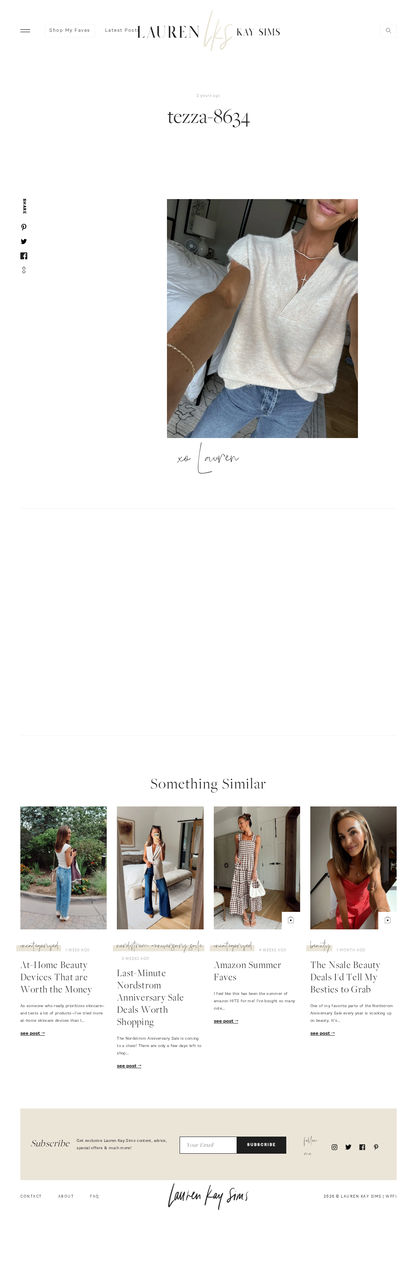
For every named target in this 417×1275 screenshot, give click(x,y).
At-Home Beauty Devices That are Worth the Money (56, 978)
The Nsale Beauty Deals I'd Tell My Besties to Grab (345, 978)
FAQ (94, 1196)
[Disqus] (208, 621)
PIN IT (266, 319)
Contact (31, 1196)
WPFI (391, 1196)
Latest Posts (122, 30)
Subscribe (261, 1145)
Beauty (320, 947)
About (66, 1196)
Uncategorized (39, 947)
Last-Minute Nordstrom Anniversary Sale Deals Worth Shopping (150, 998)
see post (30, 1033)
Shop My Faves (69, 30)
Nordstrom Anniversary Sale (159, 947)
